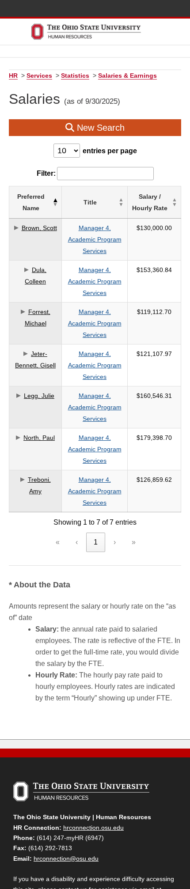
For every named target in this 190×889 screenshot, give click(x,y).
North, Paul (39, 437)
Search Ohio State (182, 9)
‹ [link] (77, 542)
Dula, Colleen (35, 275)
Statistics (75, 75)
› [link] (115, 542)
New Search (99, 127)
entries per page (110, 151)
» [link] (134, 542)
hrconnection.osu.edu (93, 827)
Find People (156, 9)
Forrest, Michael (37, 317)
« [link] (58, 542)
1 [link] (96, 542)
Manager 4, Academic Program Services (95, 239)
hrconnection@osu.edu (66, 858)
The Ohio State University (22, 9)
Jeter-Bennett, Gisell (35, 359)
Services (39, 75)
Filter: (46, 173)
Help (117, 9)
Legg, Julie (39, 395)
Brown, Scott (39, 227)
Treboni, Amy (39, 485)
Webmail (169, 9)
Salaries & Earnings (127, 75)
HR (13, 75)
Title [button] (90, 202)
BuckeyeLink (130, 9)
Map (143, 9)
